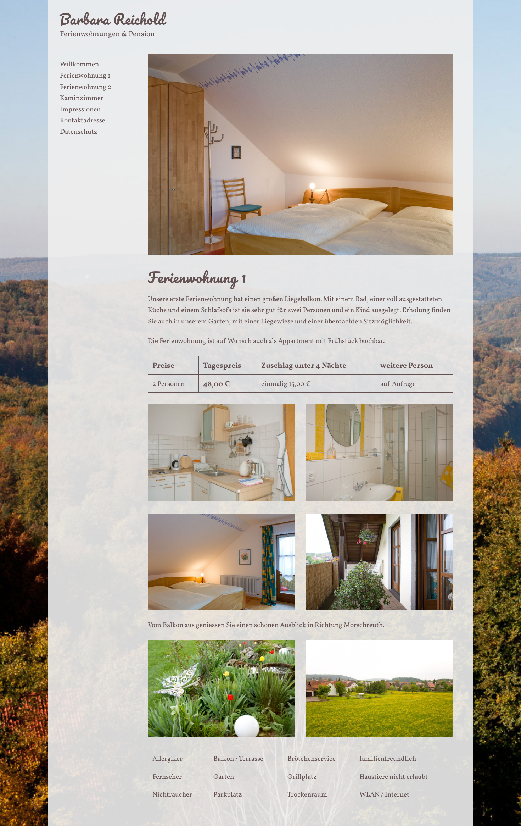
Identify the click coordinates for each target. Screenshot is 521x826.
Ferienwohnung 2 (85, 87)
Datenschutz (78, 132)
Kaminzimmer (81, 98)
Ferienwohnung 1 (85, 76)
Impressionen (80, 109)
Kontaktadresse (82, 120)
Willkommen (79, 64)
